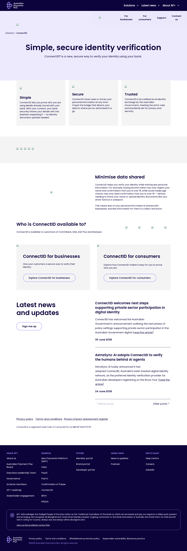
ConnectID (47, 490)
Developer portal (85, 469)
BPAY (44, 495)
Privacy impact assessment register (86, 419)
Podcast (115, 464)
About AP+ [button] (169, 5)
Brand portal (83, 464)
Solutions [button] (129, 5)
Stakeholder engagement (20, 495)
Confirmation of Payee (53, 484)
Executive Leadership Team (21, 472)
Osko (44, 467)
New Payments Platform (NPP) (54, 460)
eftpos (44, 501)
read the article (143, 332)
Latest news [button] (149, 5)
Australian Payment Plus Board (20, 466)
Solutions (9, 33)
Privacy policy (24, 419)
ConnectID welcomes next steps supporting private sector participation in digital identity (130, 307)
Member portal (84, 458)
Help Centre (152, 458)
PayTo (44, 478)
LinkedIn (150, 469)
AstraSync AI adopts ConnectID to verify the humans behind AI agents (128, 357)
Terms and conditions (48, 419)
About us (11, 458)
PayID (44, 472)
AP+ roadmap (14, 490)
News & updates (119, 458)
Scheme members (17, 484)
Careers (150, 464)
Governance (13, 478)
